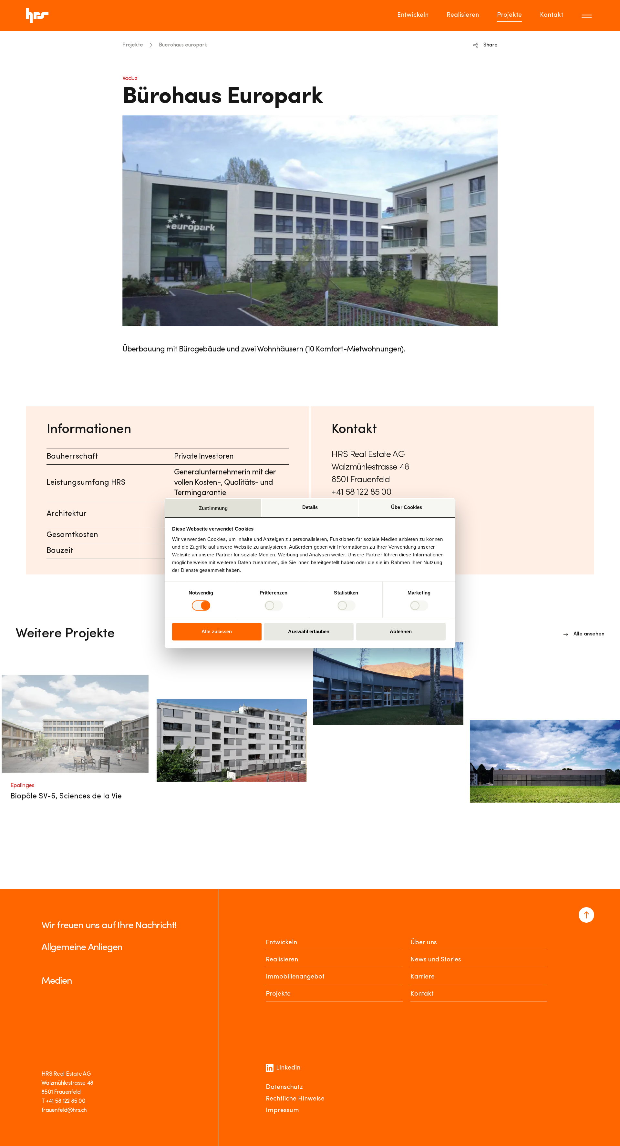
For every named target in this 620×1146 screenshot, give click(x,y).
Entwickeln (413, 15)
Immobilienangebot (295, 977)
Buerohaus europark (183, 45)
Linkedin (288, 1068)
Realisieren (463, 15)
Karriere (422, 977)
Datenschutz (284, 1087)
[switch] (273, 605)
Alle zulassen (217, 631)
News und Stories (435, 960)
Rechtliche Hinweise (295, 1099)
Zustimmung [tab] (213, 508)
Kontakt (551, 15)
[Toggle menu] (587, 15)
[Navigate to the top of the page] (586, 915)
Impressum (282, 1110)
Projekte (509, 15)
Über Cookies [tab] (406, 507)
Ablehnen (401, 631)
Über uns (423, 942)
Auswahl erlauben (308, 631)
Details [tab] (310, 507)
